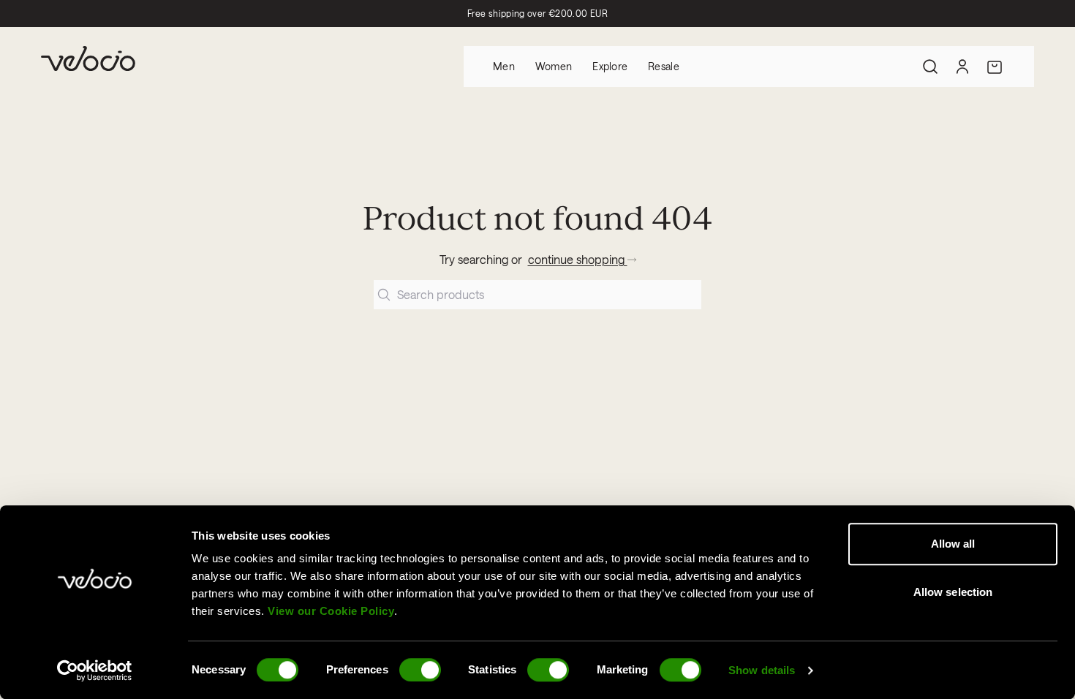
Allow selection (953, 592)
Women (553, 66)
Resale (663, 66)
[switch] (420, 669)
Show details (761, 670)
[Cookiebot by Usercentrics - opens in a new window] (95, 670)
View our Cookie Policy (331, 611)
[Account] (962, 66)
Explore (609, 66)
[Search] (930, 66)
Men (504, 66)
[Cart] (994, 66)
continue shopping (577, 259)
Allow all (953, 543)
